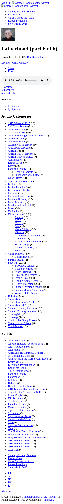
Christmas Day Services (20, 153)
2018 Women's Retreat (20, 446)
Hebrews (13, 383)
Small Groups (22, 244)
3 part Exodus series (18, 370)
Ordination (13, 211)
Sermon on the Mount (19, 419)
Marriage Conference (19, 196)
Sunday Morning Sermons (22, 11)
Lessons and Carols (18, 190)
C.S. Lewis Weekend (19, 147)
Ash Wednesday (16, 141)
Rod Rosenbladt (35, 57)
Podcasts (12, 262)
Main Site (6, 2)
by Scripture (14, 106)
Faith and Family (17, 168)
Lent (17, 226)
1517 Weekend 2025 (19, 123)
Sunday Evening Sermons (28, 286)
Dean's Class (15, 162)
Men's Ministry (20, 62)
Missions (19, 232)
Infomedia (49, 499)
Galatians (13, 380)
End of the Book (17, 367)
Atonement (14, 349)
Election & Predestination (21, 364)
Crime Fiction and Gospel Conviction (28, 358)
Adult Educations (17, 340)
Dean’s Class (15, 14)
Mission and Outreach (19, 205)
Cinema (19, 217)
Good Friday (15, 177)
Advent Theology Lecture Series (25, 343)
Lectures (5, 62)
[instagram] (9, 476)
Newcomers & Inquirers (27, 235)
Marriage (13, 193)
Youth (18, 250)
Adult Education (17, 129)
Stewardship (14, 299)
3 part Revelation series (20, 410)
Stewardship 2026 (17, 23)
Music (11, 208)
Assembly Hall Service (20, 144)
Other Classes (15, 214)
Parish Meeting (16, 259)
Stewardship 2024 (24, 302)
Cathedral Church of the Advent (38, 496)
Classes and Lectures (26, 274)
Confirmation (15, 159)
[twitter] (9, 479)
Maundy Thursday (18, 199)
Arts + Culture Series (19, 346)
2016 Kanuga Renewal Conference (27, 389)
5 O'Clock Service (18, 126)
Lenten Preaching (17, 20)
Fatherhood (14, 376)
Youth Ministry (16, 326)
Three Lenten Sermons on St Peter (26, 392)
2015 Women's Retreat (20, 440)
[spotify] (9, 482)
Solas (11, 422)
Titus (10, 428)
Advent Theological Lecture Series (26, 135)
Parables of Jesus (17, 404)
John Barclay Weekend (20, 180)
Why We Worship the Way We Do (26, 437)
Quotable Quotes (17, 407)
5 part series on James (19, 416)
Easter (11, 165)
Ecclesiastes (14, 361)
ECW (18, 220)
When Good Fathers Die (21, 434)
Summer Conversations (20, 425)
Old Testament (16, 398)
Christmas (13, 150)
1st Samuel (14, 413)
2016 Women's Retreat (20, 443)
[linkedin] (9, 485)
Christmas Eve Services (20, 156)
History (19, 223)
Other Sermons (16, 253)
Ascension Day (16, 138)
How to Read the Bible (20, 386)
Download (7, 86)
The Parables (15, 401)
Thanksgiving (15, 314)
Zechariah (13, 449)
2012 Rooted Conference (28, 241)
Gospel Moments (24, 171)
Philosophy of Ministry (27, 174)
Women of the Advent (26, 293)
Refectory (13, 296)
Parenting (20, 238)
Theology (13, 317)
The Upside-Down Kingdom (23, 431)
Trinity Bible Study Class (21, 320)
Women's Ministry (24, 247)
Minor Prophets (16, 395)
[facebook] (9, 473)
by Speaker (14, 109)
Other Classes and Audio (21, 17)
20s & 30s (20, 132)
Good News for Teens (26, 280)
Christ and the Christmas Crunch (25, 352)
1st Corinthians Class (19, 355)
